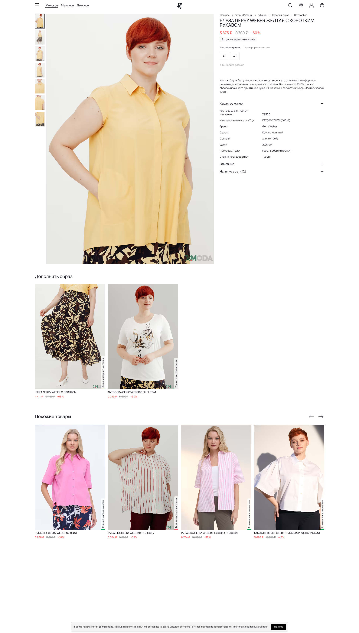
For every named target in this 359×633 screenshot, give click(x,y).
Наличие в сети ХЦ (233, 171)
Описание (227, 164)
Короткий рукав (280, 15)
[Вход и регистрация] (311, 6)
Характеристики (231, 103)
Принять (278, 626)
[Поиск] (290, 6)
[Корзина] (322, 6)
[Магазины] (301, 6)
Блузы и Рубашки (244, 15)
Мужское (67, 5)
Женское (51, 5)
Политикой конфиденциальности (250, 626)
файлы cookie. (106, 626)
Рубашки (262, 15)
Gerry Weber (300, 15)
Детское (83, 5)
